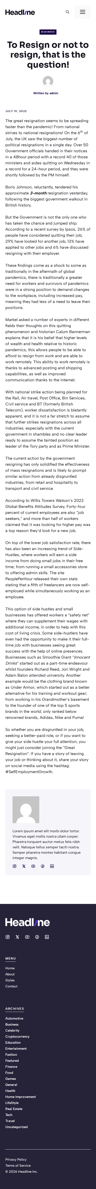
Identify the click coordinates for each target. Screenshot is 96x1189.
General (11, 1085)
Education (13, 1043)
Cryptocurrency (17, 1037)
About (10, 974)
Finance (11, 1067)
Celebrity (12, 1030)
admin (54, 93)
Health (10, 1091)
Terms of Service (18, 1166)
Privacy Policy (16, 1160)
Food (9, 1073)
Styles (10, 980)
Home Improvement (20, 1097)
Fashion (11, 1055)
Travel (10, 1121)
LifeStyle (12, 1103)
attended (37, 675)
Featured (12, 1061)
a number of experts (49, 319)
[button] (68, 12)
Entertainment (16, 1049)
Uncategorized (16, 1127)
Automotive (14, 1018)
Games (10, 1079)
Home (10, 968)
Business (48, 31)
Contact (11, 986)
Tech (8, 1115)
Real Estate (13, 1109)
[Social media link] (15, 866)
